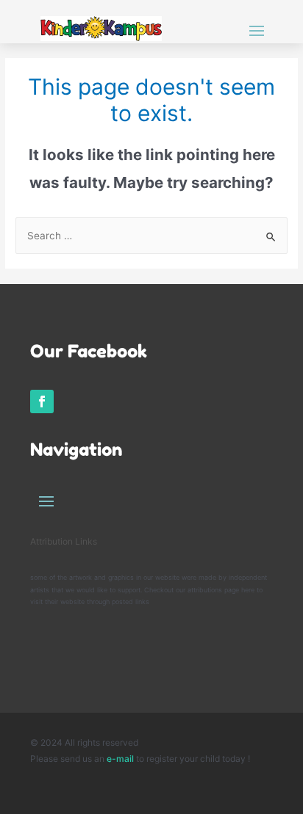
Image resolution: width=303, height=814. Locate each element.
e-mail (121, 758)
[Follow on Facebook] (42, 401)
